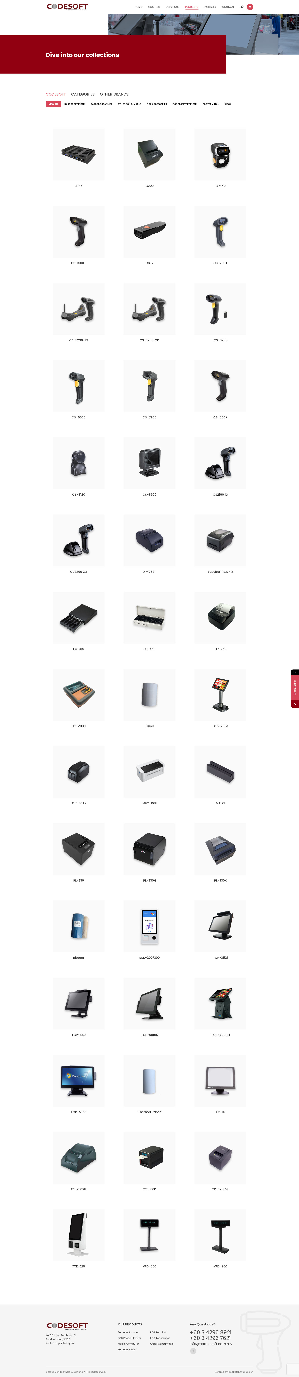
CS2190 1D (220, 494)
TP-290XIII (78, 1189)
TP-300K (149, 1189)
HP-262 (220, 649)
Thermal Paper (149, 1112)
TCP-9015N (149, 1035)
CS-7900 (149, 417)
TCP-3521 (220, 957)
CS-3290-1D (78, 340)
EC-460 (149, 649)
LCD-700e (220, 726)
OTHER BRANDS (114, 94)
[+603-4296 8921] (295, 704)
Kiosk (228, 104)
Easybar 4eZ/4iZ (220, 572)
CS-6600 (78, 417)
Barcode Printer (74, 104)
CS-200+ (220, 263)
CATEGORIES (83, 94)
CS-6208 (220, 340)
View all (53, 104)
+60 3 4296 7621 (210, 1338)
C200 (150, 186)
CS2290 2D (78, 572)
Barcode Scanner (101, 104)
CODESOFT (56, 94)
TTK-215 (78, 1266)
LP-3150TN (79, 803)
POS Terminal (210, 104)
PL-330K (220, 880)
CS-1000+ (78, 263)
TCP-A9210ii (220, 1035)
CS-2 (150, 263)
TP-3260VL (220, 1189)
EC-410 (78, 649)
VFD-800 (149, 1266)
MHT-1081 (149, 803)
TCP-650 (79, 1035)
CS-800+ (220, 417)
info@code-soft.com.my (211, 1343)
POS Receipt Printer (185, 104)
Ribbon (78, 957)
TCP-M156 (79, 1112)
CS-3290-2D (149, 340)
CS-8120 (78, 494)
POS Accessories (157, 104)
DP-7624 (149, 572)
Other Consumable (129, 104)
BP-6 (78, 186)
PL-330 (78, 880)
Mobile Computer (128, 1344)
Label (150, 726)
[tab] (56, 94)
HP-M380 (79, 726)
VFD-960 (220, 1266)
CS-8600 (149, 494)
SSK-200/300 (149, 957)
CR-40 (220, 186)
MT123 (220, 803)
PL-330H (149, 880)
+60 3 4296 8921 (211, 1332)
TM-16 (220, 1112)
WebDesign (246, 1372)
